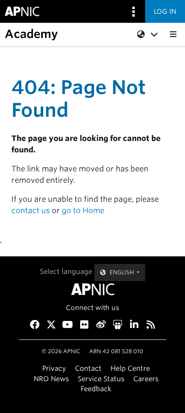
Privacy (54, 368)
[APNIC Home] (92, 289)
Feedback (96, 389)
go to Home (83, 210)
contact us (30, 210)
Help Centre (130, 368)
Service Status (101, 379)
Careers (145, 379)
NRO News (51, 379)
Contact (88, 368)
